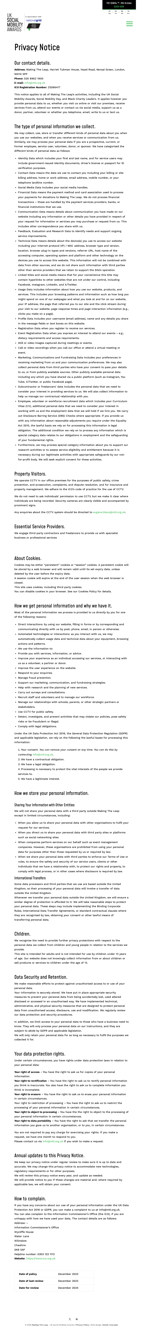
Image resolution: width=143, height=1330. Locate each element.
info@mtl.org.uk (35, 82)
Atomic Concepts (110, 1325)
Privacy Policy (82, 1325)
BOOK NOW (119, 6)
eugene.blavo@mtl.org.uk (109, 512)
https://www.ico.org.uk (40, 1258)
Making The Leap (40, 1325)
